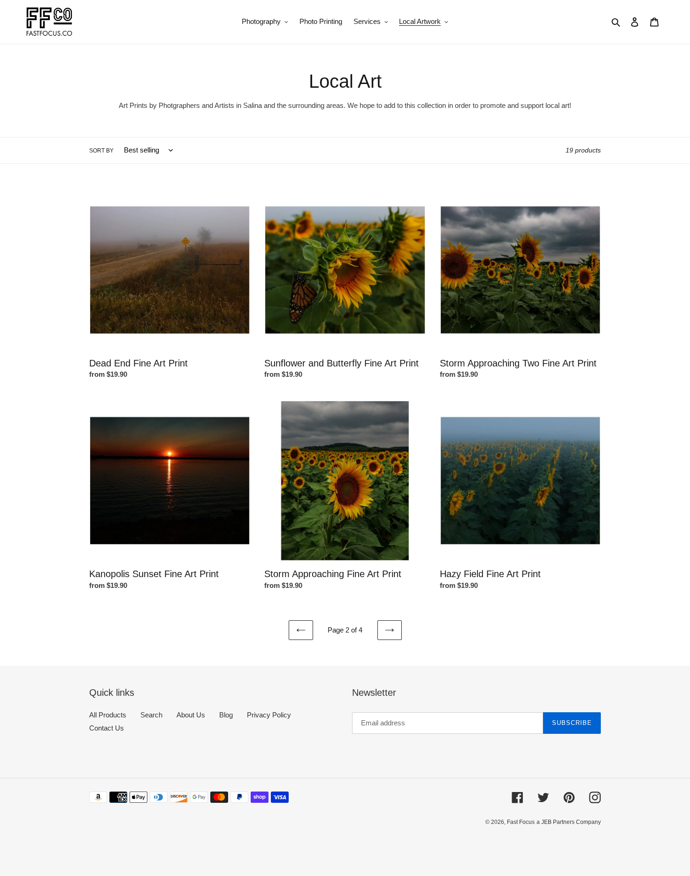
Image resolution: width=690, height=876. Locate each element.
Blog (226, 715)
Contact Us (106, 728)
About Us (190, 715)
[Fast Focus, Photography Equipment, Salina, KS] (124, 843)
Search (151, 715)
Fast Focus (521, 822)
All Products (107, 715)
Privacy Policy (269, 715)
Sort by (101, 150)
